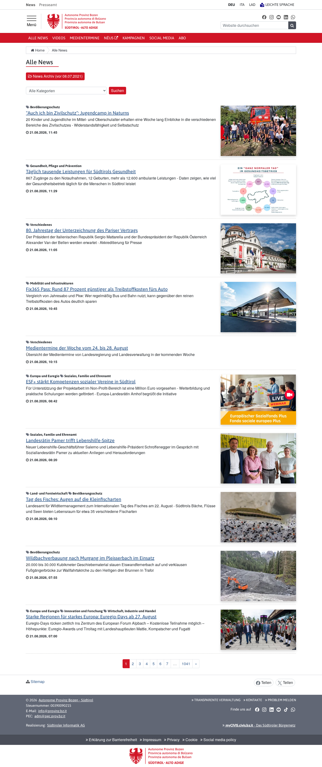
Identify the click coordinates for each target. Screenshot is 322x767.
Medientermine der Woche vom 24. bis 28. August (77, 348)
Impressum (151, 739)
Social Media (161, 38)
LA (252, 5)
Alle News (38, 38)
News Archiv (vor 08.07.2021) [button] (57, 76)
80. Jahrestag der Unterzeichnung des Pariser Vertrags (82, 230)
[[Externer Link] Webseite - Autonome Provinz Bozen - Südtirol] (76, 21)
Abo (182, 38)
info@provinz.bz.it (52, 711)
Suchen (117, 90)
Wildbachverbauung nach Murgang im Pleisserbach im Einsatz (90, 558)
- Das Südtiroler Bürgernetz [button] (260, 725)
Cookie (191, 739)
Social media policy (219, 739)
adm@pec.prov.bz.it (49, 716)
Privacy (173, 739)
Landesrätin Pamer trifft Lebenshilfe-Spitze (70, 440)
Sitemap (38, 681)
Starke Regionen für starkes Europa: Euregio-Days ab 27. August (91, 616)
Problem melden (281, 700)
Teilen (265, 682)
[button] (264, 16)
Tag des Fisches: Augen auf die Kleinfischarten (73, 499)
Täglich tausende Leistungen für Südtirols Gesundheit (81, 171)
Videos (58, 38)
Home (39, 50)
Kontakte (253, 700)
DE (231, 5)
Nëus (109, 38)
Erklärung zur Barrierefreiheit (112, 739)
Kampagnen (134, 38)
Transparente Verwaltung (217, 700)
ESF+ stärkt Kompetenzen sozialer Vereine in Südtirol (81, 381)
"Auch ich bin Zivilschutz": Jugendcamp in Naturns (77, 113)
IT (242, 5)
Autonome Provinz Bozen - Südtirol (66, 700)
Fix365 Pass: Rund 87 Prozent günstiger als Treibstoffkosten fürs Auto (97, 289)
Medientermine (84, 38)
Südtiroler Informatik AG (66, 725)
